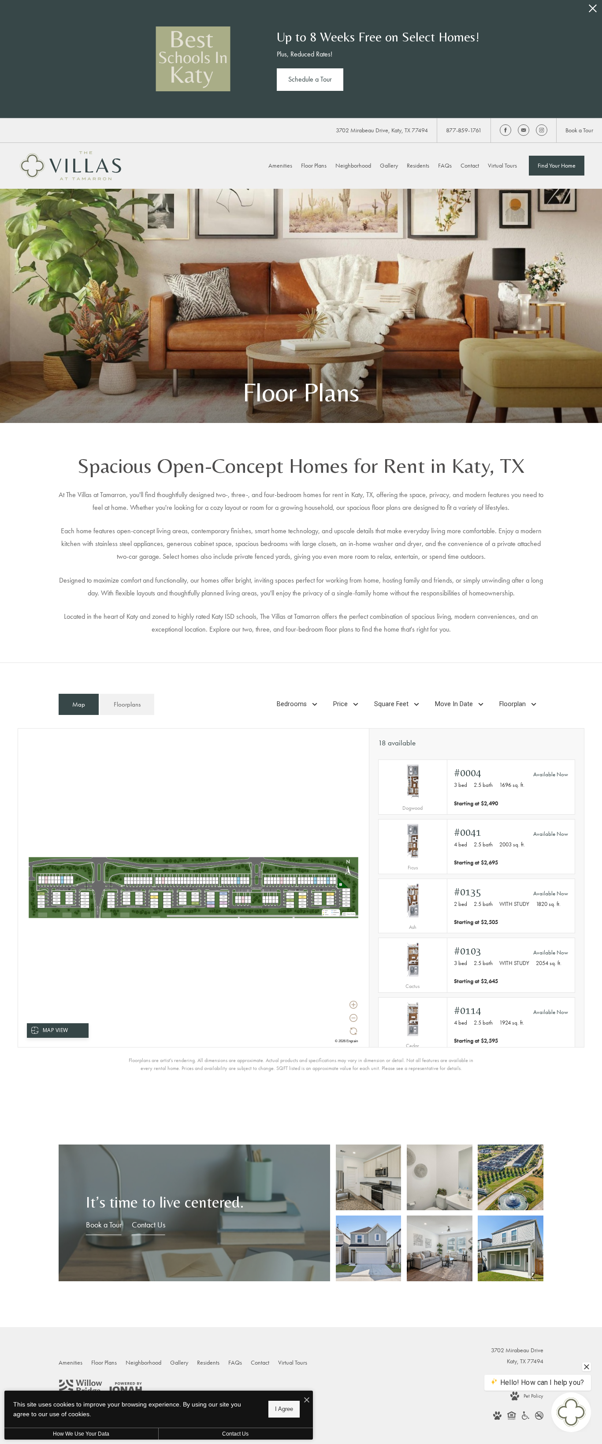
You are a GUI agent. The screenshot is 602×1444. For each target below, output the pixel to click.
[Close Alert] (592, 11)
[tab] (79, 704)
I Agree (284, 1409)
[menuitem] (280, 166)
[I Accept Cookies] (306, 1400)
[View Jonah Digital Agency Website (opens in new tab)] (124, 1389)
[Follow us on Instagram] (541, 130)
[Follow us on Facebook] (505, 130)
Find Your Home (557, 165)
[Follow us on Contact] (523, 130)
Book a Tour (104, 1225)
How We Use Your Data (81, 1434)
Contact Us (148, 1225)
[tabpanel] (301, 900)
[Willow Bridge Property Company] (81, 1389)
